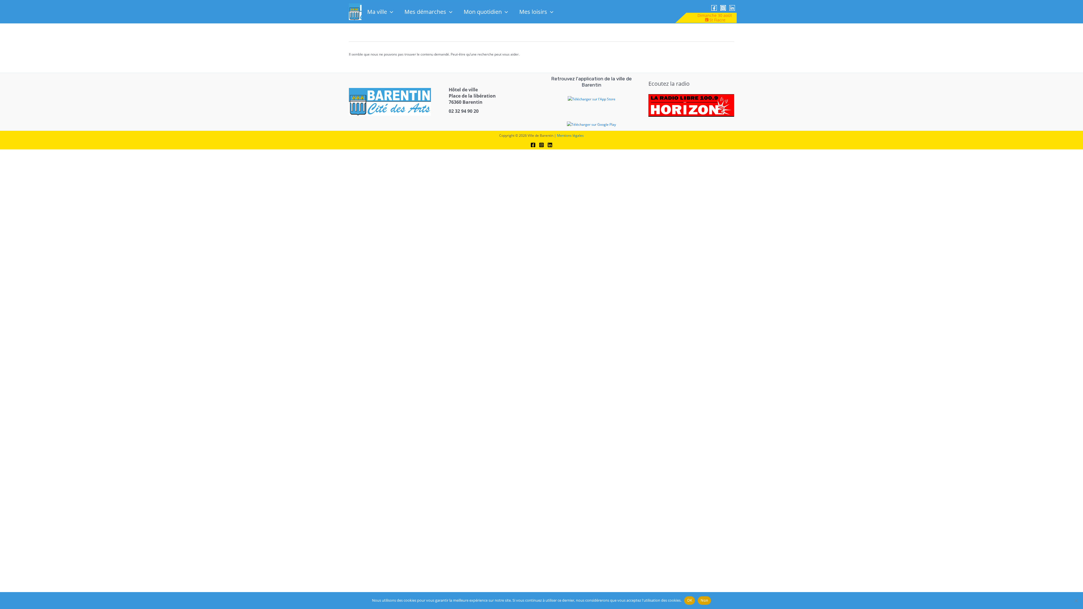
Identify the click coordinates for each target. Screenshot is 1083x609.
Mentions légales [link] (570, 135)
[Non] (1076, 600)
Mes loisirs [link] (533, 12)
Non (704, 600)
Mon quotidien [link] (483, 12)
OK (689, 600)
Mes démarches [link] (425, 12)
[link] (714, 8)
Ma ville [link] (377, 12)
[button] (390, 11)
